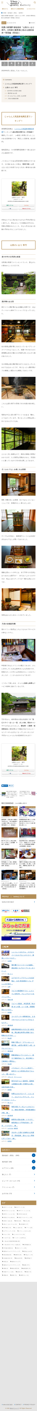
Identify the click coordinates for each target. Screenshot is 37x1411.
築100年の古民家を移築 (13, 91)
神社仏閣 (15, 1268)
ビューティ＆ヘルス (11, 1181)
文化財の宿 (8, 1258)
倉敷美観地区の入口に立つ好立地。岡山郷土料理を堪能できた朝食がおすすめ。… (17, 1032)
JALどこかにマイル (10, 1224)
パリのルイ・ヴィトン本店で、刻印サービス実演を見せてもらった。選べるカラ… (17, 1071)
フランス (10, 1077)
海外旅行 (7, 1161)
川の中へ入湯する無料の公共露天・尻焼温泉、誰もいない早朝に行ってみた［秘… (17, 1135)
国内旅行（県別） (12, 13)
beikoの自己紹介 (8, 902)
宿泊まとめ (28, 1251)
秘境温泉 (26, 1268)
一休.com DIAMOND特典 (12, 1241)
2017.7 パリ (20, 1207)
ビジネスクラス (31, 9)
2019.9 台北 (22, 1214)
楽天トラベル (10, 205)
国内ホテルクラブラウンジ (12, 1251)
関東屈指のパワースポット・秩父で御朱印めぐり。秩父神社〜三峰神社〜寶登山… (17, 1058)
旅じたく (10, 974)
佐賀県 (10, 961)
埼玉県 (10, 1064)
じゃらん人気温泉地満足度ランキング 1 (17, 84)
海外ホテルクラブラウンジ (12, 1265)
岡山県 (10, 1038)
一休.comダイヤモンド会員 (12, 1244)
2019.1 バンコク (9, 1214)
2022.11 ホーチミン (25, 1217)
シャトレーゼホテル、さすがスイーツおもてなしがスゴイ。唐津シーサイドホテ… (17, 955)
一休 (10, 208)
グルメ (7, 1234)
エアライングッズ (9, 1231)
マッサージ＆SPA (20, 1238)
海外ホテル (5, 9)
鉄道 (14, 1275)
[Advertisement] (18, 1301)
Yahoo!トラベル (26, 208)
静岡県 (10, 1012)
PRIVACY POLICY (29, 1404)
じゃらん (26, 205)
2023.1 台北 (8, 1221)
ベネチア (7, 1238)
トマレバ (19, 199)
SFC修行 (7, 1227)
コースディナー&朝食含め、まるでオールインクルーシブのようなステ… (18, 1019)
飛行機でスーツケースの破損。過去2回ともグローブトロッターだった (18, 968)
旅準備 (29, 1258)
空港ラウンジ (9, 1272)
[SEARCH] (35, 2)
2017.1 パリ (8, 1207)
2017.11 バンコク (24, 1210)
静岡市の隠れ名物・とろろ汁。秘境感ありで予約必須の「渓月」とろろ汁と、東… (17, 1122)
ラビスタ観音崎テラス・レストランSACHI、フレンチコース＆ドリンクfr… (17, 993)
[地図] (27, 201)
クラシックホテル (25, 1231)
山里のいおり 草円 (10, 87)
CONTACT (18, 1404)
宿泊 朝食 (7, 1254)
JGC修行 (24, 1224)
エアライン (8, 1168)
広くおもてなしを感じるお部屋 (15, 96)
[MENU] (2, 2)
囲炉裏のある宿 (11, 93)
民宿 (6, 1261)
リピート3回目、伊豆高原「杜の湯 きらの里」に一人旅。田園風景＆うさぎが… (18, 1006)
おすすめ (10, 1128)
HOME (4, 13)
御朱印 (18, 1254)
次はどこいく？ (14, 1408)
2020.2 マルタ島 (9, 1217)
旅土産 (19, 1258)
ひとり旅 (18, 1227)
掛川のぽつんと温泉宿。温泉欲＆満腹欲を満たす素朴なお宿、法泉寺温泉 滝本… (17, 1084)
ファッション (18, 1077)
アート (29, 1227)
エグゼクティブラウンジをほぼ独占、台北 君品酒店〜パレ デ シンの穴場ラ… (17, 981)
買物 (6, 1275)
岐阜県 (21, 13)
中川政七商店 (8, 1248)
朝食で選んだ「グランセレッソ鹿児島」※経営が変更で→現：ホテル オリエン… (18, 1045)
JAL (27, 1221)
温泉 (12, 785)
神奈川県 (10, 999)
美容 (28, 1272)
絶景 (19, 1272)
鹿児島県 (10, 1025)
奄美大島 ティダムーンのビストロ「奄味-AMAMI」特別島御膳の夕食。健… (18, 1109)
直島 (6, 1268)
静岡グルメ (25, 1275)
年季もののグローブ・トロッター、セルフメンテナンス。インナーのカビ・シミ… (17, 1096)
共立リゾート (21, 1248)
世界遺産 (27, 1244)
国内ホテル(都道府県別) (17, 9)
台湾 (9, 987)
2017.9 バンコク (9, 1210)
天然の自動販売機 (11, 98)
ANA (18, 1221)
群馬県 (10, 1141)
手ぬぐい (29, 1254)
